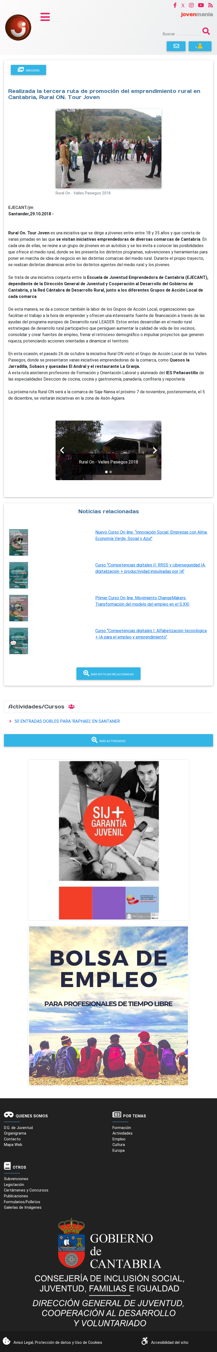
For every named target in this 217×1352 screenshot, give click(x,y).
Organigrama (15, 1133)
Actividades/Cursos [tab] (37, 706)
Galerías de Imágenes (23, 1207)
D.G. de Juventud (18, 1128)
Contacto (12, 1139)
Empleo (118, 1139)
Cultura (118, 1145)
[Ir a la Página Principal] (18, 27)
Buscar (169, 34)
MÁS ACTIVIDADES (112, 741)
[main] (108, 376)
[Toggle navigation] (45, 17)
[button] (175, 5)
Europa (118, 1150)
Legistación (14, 1185)
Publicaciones (16, 1196)
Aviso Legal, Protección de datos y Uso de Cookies (57, 1342)
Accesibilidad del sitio (169, 1342)
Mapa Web (13, 1145)
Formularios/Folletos (22, 1202)
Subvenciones (16, 1179)
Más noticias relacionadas (111, 674)
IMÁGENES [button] (32, 70)
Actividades (122, 1133)
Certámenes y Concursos (26, 1190)
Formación (121, 1128)
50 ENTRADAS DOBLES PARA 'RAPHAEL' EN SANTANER (67, 721)
